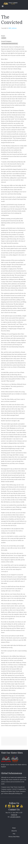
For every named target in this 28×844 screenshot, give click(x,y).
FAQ (14, 833)
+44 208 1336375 (15, 817)
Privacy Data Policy (14, 836)
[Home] (10, 3)
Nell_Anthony (13, 28)
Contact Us (14, 814)
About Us (14, 831)
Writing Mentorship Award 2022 (9, 43)
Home (14, 828)
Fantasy (4, 38)
